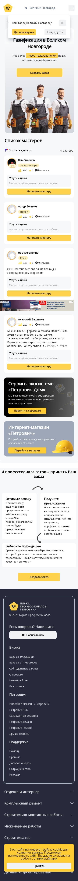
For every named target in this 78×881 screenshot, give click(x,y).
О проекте (16, 674)
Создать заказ (39, 72)
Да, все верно (24, 32)
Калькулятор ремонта (23, 715)
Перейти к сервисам (27, 410)
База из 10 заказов (21, 656)
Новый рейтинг (19, 680)
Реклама (14, 775)
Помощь (14, 751)
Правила (14, 757)
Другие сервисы (19, 733)
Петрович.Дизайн (20, 721)
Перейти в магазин (27, 450)
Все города (16, 686)
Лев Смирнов (26, 160)
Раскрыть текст (57, 346)
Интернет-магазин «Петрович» (29, 704)
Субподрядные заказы (23, 668)
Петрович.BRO (18, 710)
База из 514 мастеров (23, 662)
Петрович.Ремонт (20, 727)
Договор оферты (20, 763)
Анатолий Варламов (31, 319)
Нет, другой (55, 32)
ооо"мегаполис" (28, 252)
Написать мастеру (39, 191)
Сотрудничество (20, 769)
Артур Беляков (27, 206)
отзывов (43, 170)
